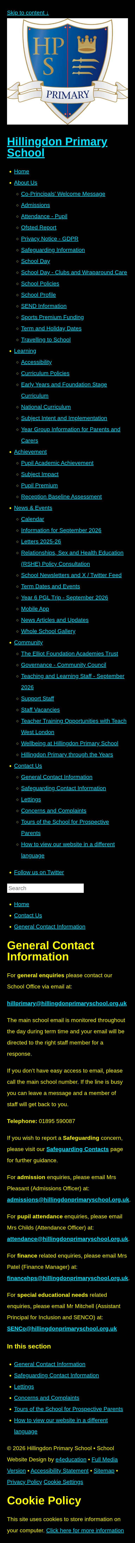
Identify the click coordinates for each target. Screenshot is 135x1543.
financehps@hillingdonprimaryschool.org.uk (67, 1278)
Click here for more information (85, 1530)
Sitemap (104, 1470)
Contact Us (28, 915)
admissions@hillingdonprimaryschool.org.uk (68, 1199)
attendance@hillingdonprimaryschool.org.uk (67, 1239)
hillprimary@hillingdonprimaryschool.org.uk (67, 1003)
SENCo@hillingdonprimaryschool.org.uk (62, 1328)
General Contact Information (49, 926)
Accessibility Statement (60, 1470)
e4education (71, 1459)
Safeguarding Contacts (77, 1149)
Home (21, 904)
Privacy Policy (24, 1482)
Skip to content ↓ (28, 12)
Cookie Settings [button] (63, 1482)
